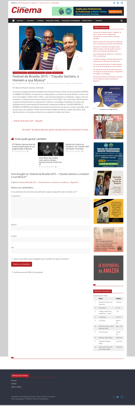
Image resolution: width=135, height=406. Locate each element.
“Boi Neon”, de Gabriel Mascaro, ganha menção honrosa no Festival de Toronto (56, 129)
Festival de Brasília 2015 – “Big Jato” (27, 121)
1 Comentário (42, 83)
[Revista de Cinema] (13, 21)
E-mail (14, 236)
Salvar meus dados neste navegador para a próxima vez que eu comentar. (41, 259)
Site (12, 247)
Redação (33, 83)
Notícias (20, 21)
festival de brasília (77, 83)
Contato (13, 384)
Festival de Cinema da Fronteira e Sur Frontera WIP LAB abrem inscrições (77, 146)
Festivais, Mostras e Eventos (36, 73)
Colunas (30, 21)
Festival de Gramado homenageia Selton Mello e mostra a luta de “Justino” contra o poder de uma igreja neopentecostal (57, 3)
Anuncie (99, 21)
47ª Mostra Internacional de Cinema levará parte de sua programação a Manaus (23, 146)
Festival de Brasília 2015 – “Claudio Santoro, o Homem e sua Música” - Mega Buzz (49, 182)
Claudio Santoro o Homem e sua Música (60, 83)
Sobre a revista (16, 387)
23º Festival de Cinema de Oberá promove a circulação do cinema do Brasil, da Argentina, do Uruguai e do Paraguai (108, 72)
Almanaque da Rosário (20, 73)
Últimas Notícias (57, 73)
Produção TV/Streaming (71, 21)
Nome (14, 225)
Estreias (40, 21)
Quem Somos (87, 21)
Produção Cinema (52, 21)
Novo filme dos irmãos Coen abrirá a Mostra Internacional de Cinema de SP (50, 161)
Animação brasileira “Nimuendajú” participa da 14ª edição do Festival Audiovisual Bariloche (107, 79)
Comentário (16, 196)
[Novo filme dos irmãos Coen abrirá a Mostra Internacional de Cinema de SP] (51, 143)
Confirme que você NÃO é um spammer (28, 272)
